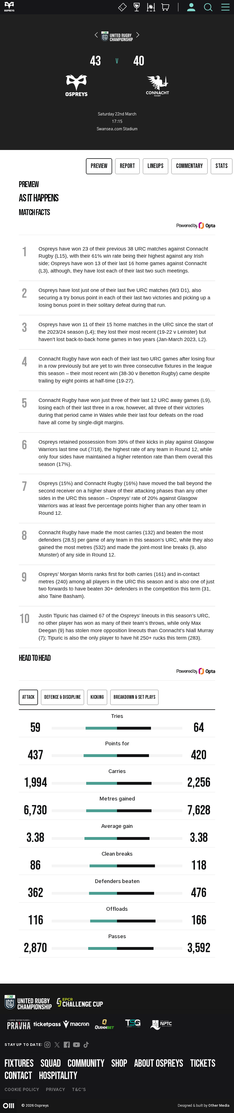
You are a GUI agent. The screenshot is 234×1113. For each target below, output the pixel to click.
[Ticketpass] (47, 1024)
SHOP (119, 1064)
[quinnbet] (104, 1024)
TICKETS (202, 1064)
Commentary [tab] (189, 166)
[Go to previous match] (96, 34)
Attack (28, 697)
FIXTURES (19, 1064)
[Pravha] (19, 1024)
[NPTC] (161, 1024)
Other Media (218, 1105)
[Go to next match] (137, 34)
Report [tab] (127, 166)
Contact (18, 1076)
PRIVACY (55, 1090)
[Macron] (76, 1024)
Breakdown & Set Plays (134, 697)
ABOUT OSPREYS (158, 1064)
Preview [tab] (99, 166)
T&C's (79, 1090)
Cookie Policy (22, 1090)
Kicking (97, 697)
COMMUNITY (86, 1064)
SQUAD (51, 1064)
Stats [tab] (221, 166)
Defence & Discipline (62, 697)
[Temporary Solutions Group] (133, 1024)
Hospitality (58, 1076)
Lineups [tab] (156, 166)
